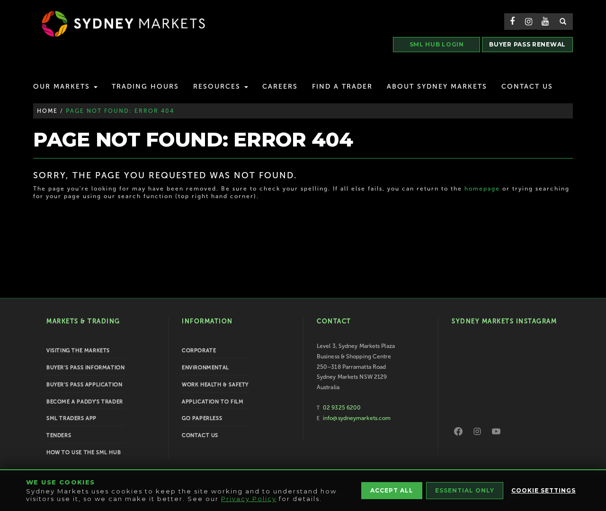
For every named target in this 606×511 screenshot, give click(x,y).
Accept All (391, 490)
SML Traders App (71, 418)
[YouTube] (496, 431)
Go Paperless (202, 418)
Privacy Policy (248, 498)
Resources (218, 86)
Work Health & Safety (215, 385)
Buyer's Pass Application (84, 385)
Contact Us (527, 86)
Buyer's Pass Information (85, 368)
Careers (280, 86)
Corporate (199, 350)
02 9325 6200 (342, 407)
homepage (482, 188)
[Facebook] (458, 431)
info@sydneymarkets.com (357, 418)
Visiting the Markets (78, 350)
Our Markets (63, 86)
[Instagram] (477, 431)
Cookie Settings (543, 490)
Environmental (205, 368)
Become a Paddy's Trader (84, 402)
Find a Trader (342, 86)
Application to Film (212, 402)
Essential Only (464, 490)
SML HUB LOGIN (437, 44)
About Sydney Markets (437, 86)
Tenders (58, 435)
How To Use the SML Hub (83, 452)
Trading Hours (145, 86)
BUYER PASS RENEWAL (527, 44)
